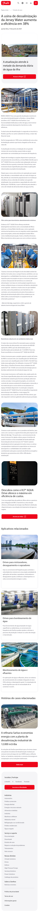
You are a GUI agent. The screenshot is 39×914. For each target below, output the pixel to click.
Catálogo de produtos (11, 877)
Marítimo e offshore (11, 816)
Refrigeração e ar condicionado (14, 823)
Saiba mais (19, 764)
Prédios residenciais (11, 826)
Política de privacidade (12, 892)
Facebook (19, 782)
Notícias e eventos (10, 885)
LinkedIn (7, 782)
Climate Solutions (10, 859)
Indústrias (8, 795)
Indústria (7, 813)
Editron (7, 865)
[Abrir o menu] (36, 3)
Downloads (8, 839)
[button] (27, 3)
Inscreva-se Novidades (19, 787)
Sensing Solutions (10, 871)
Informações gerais (10, 901)
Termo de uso (9, 896)
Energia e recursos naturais (13, 807)
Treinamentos (9, 848)
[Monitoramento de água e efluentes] (19, 655)
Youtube (26, 782)
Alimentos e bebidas (11, 810)
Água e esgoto (9, 829)
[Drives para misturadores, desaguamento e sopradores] (19, 547)
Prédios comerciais (10, 801)
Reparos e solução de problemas (15, 845)
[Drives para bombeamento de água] (19, 603)
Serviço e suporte (11, 833)
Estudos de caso (17, 10)
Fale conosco (9, 851)
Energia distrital (9, 804)
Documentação (9, 836)
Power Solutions (10, 874)
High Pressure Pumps (11, 868)
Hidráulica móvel (10, 819)
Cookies (7, 905)
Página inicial (4, 10)
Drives (7, 862)
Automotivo (8, 798)
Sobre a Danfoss (10, 881)
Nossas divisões (10, 856)
